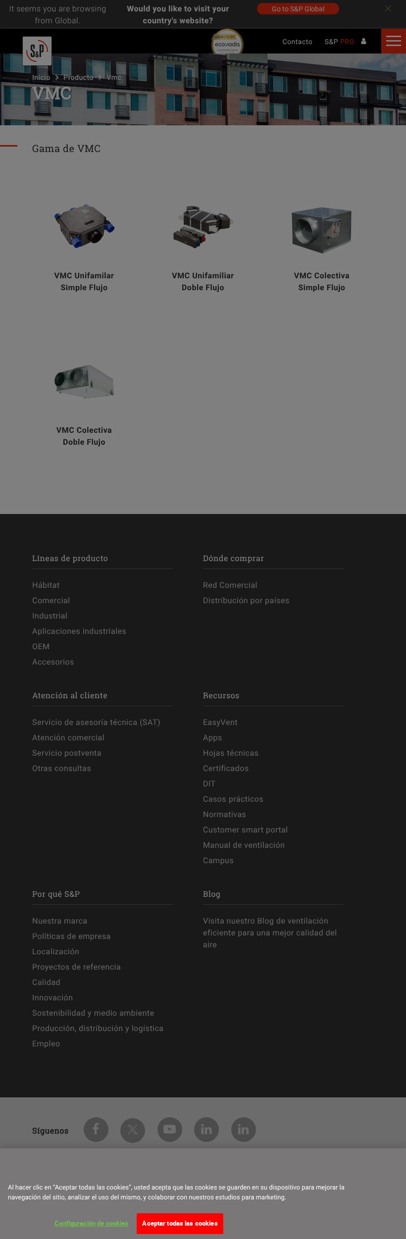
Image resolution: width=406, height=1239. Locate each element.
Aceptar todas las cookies (179, 1223)
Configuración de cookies (91, 1223)
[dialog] (203, 1193)
